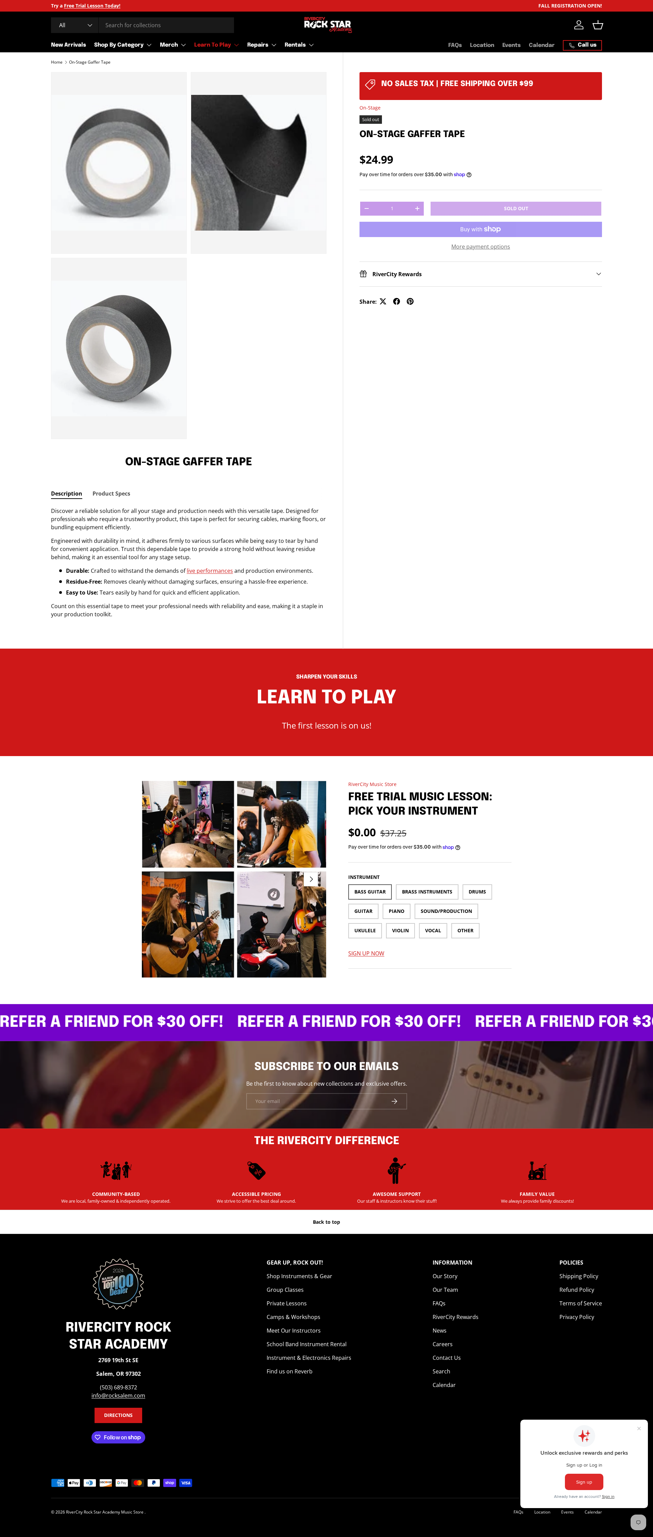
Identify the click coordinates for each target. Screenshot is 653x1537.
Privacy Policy (576, 1317)
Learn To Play (212, 45)
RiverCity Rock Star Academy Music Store (105, 1512)
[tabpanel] (188, 562)
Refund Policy (576, 1289)
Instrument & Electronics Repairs (309, 1357)
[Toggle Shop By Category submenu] (149, 45)
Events (511, 45)
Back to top (326, 1222)
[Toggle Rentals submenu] (311, 45)
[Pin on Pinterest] (410, 301)
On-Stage (370, 107)
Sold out (516, 208)
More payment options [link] (480, 246)
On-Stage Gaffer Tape (90, 62)
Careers (443, 1344)
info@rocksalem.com (118, 1395)
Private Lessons (287, 1303)
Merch (169, 45)
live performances (210, 570)
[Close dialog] (66, 15)
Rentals (295, 45)
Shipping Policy (578, 1276)
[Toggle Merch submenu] (183, 45)
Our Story (445, 1276)
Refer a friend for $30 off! (311, 1023)
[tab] (66, 493)
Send (55, 129)
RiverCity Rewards (456, 1317)
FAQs (455, 45)
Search (441, 1371)
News (440, 1330)
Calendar (542, 45)
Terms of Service (580, 1303)
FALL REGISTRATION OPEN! (570, 5)
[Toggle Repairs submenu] (274, 45)
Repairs (257, 45)
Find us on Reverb (290, 1371)
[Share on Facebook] (396, 301)
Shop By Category (119, 45)
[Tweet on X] (383, 301)
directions (118, 1415)
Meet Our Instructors (294, 1330)
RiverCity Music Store (372, 784)
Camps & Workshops (293, 1317)
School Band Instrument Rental (307, 1344)
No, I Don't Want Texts (41, 154)
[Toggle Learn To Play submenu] (236, 45)
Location (482, 45)
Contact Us (447, 1357)
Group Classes (285, 1289)
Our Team (445, 1289)
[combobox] (142, 25)
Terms (34, 254)
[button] (597, 24)
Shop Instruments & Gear (299, 1276)
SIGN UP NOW (366, 953)
